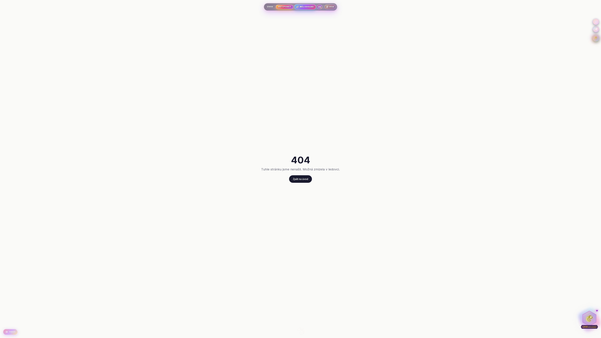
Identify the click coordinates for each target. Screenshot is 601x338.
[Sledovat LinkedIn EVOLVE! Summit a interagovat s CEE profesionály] (596, 22)
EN (319, 7)
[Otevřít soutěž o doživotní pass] (596, 38)
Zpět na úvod (300, 179)
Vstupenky (284, 7)
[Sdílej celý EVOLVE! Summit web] (596, 29)
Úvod (270, 7)
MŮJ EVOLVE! (307, 7)
